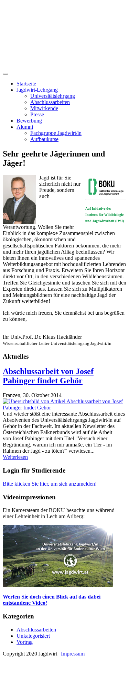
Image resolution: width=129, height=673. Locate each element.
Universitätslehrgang (52, 96)
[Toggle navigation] (5, 74)
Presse (37, 114)
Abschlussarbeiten (50, 102)
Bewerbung (29, 121)
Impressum (73, 654)
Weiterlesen (15, 457)
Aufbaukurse (44, 139)
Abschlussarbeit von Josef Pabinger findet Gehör (48, 376)
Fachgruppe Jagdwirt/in (56, 133)
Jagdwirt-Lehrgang (37, 90)
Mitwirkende (44, 108)
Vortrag (25, 642)
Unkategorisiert (33, 636)
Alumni (25, 127)
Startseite (26, 83)
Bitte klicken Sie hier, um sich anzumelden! (50, 484)
